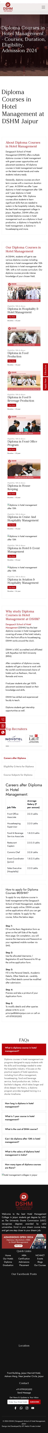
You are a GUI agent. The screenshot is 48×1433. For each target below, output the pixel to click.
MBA (24, 1255)
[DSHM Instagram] (27, 1408)
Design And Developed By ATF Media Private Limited (21, 1426)
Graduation (8, 1265)
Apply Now (45, 384)
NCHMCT (40, 1255)
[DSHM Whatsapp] (21, 1408)
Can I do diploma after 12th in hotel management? (22, 1140)
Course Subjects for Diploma (18, 774)
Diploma (8, 1262)
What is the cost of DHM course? (21, 1129)
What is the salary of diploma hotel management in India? (22, 1153)
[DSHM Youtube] (32, 1408)
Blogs (40, 1262)
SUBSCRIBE (34, 1402)
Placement (24, 1265)
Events (40, 1258)
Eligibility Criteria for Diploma (19, 766)
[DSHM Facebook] (15, 1408)
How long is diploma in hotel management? (19, 1105)
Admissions (24, 1262)
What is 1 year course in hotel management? (19, 1118)
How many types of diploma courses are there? (23, 1166)
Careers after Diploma (15, 758)
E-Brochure (45, 370)
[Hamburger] (43, 7)
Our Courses (40, 1265)
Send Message (24, 1392)
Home (8, 1255)
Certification (24, 1258)
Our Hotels (8, 1258)
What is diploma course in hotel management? (21, 1049)
